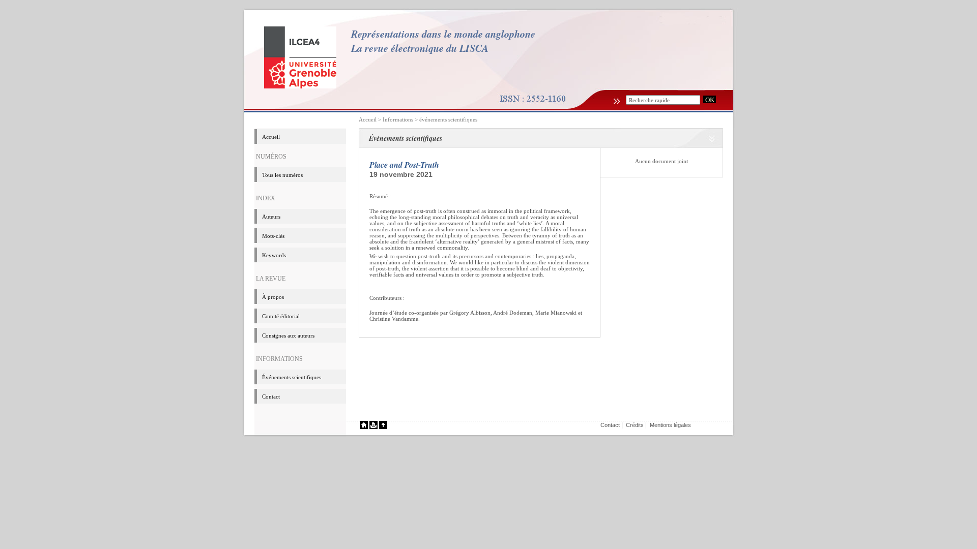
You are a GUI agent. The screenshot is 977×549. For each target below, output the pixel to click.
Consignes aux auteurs (288, 335)
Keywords (274, 255)
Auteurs (271, 217)
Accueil (368, 119)
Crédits (635, 425)
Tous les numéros (282, 175)
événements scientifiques (448, 119)
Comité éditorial (281, 316)
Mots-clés (273, 236)
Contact (271, 396)
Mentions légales (670, 425)
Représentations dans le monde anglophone (443, 33)
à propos (273, 297)
